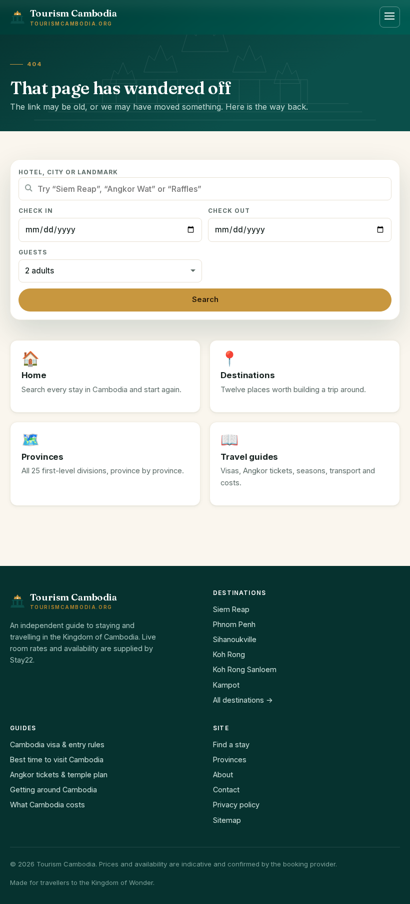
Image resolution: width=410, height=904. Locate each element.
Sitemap (227, 820)
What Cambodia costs (47, 804)
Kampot (226, 685)
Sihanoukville (234, 639)
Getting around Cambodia (53, 789)
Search (205, 299)
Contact (226, 789)
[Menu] (390, 17)
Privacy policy (236, 804)
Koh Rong (229, 654)
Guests (32, 252)
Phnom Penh (234, 624)
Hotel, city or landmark (68, 172)
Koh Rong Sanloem (244, 669)
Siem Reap (231, 609)
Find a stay (231, 744)
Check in (35, 210)
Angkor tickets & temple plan (59, 774)
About (223, 774)
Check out (229, 210)
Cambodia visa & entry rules (57, 744)
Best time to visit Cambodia (57, 759)
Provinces (229, 759)
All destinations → (243, 700)
